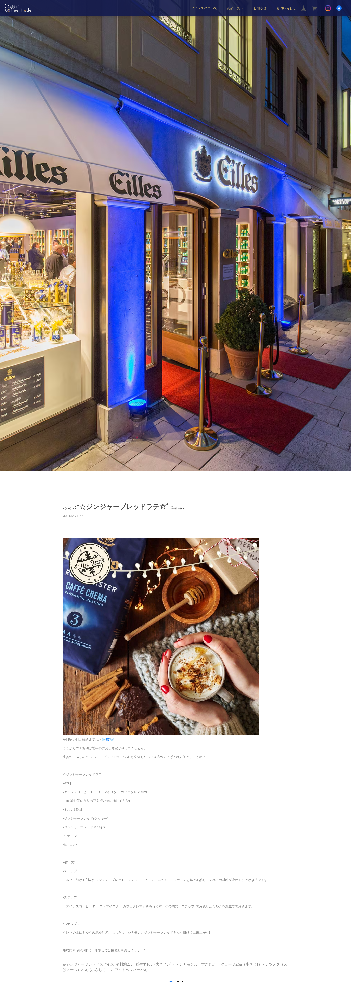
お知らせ (260, 8)
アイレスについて (204, 8)
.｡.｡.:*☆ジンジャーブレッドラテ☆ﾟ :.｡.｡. (124, 506)
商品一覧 (233, 8)
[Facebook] (339, 8)
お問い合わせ (286, 8)
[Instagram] (328, 8)
